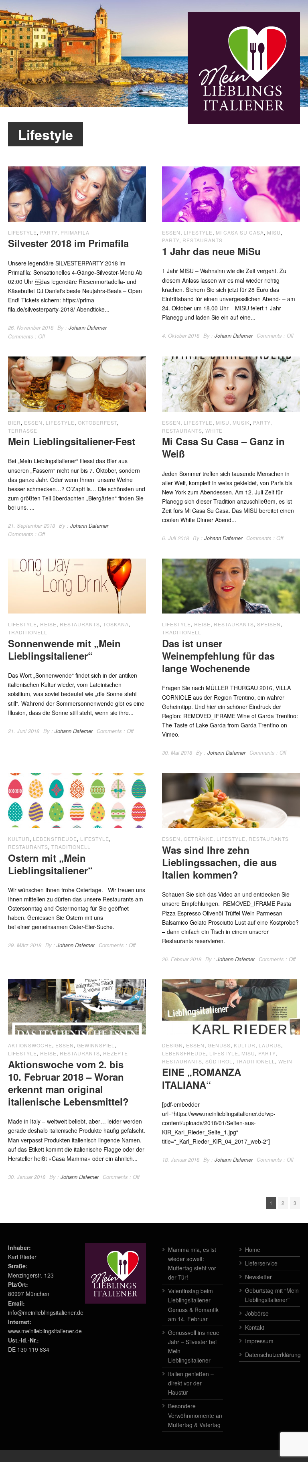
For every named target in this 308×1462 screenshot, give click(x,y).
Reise (48, 624)
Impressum (259, 1341)
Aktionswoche (30, 1045)
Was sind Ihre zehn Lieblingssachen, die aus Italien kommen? (219, 862)
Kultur (19, 838)
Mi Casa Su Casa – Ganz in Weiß (223, 447)
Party (48, 232)
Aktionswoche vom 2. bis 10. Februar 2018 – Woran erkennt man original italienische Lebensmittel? (68, 1083)
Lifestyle (22, 232)
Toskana (116, 624)
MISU (274, 232)
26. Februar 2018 (181, 959)
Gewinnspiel (96, 1045)
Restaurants (202, 240)
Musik (241, 422)
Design (172, 1045)
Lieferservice (261, 1263)
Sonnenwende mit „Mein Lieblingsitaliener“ (64, 649)
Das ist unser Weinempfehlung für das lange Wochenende (218, 655)
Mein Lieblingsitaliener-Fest (71, 441)
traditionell (27, 632)
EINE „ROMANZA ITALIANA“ (201, 1078)
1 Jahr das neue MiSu (211, 251)
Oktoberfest (97, 422)
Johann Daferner (88, 327)
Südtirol (219, 1061)
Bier (14, 422)
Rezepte (115, 1053)
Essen (171, 232)
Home (252, 1249)
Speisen (269, 624)
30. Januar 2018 (26, 1177)
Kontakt (254, 1327)
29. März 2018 (24, 945)
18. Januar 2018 (180, 1159)
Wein (285, 1061)
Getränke (198, 838)
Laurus (270, 1045)
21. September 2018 (31, 525)
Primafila (75, 232)
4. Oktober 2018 (180, 335)
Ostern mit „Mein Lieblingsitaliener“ (50, 864)
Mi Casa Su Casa (240, 232)
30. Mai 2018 (177, 752)
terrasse (22, 430)
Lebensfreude (55, 838)
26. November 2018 (30, 327)
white (214, 430)
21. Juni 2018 (23, 731)
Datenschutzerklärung (273, 1355)
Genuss (219, 1045)
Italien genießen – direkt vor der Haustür (191, 1383)
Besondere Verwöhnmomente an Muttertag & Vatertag (195, 1415)
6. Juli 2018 (175, 538)
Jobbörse (257, 1313)
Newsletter (258, 1277)
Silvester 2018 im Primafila (68, 243)
